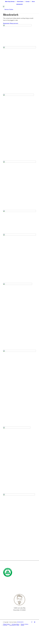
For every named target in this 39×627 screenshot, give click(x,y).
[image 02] (19, 460)
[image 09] (19, 185)
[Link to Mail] (34, 622)
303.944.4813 (19, 4)
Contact (28, 1)
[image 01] (19, 527)
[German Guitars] (16, 9)
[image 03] (19, 127)
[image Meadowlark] (19, 70)
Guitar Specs (20, 1)
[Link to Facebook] (31, 622)
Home (33, 1)
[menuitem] (10, 1)
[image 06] (19, 222)
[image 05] (19, 388)
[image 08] (19, 316)
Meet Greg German (10, 1)
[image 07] (19, 258)
